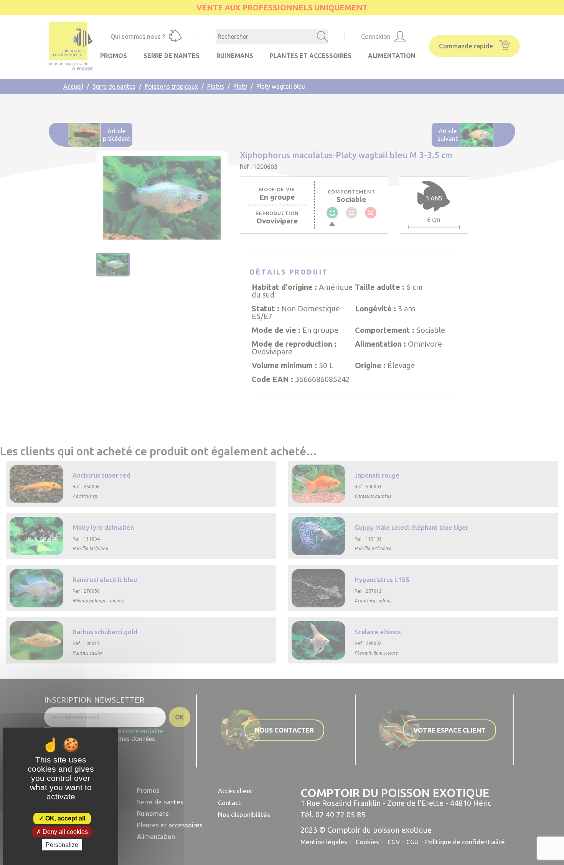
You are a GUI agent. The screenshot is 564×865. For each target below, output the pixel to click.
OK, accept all (64, 818)
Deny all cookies (64, 832)
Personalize (62, 845)
